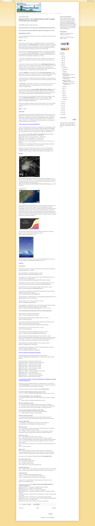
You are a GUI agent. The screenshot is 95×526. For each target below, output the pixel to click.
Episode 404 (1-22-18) (23, 498)
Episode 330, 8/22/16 (23, 369)
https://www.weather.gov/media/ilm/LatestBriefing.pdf (30, 307)
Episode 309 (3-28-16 (23, 491)
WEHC (61, 33)
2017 (63, 101)
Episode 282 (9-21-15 (23, 489)
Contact (33, 13)
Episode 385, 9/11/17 (23, 375)
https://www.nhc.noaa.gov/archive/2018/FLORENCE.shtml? (31, 288)
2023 (63, 56)
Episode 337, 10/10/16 (23, 370)
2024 (63, 54)
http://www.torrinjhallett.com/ (47, 131)
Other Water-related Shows (42, 13)
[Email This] (34, 504)
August (64, 86)
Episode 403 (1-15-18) (23, 496)
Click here (21, 148)
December (65, 67)
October (64, 71)
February (64, 97)
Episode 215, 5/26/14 (23, 365)
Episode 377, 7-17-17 (37, 141)
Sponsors (28, 13)
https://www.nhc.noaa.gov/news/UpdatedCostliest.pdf (39, 284)
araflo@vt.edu (68, 125)
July (63, 88)
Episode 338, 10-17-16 (23, 136)
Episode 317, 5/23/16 (23, 368)
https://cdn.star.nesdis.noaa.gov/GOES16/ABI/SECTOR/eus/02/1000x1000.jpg (34, 183)
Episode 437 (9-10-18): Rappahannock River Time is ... (68, 81)
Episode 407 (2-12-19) (23, 500)
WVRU (61, 37)
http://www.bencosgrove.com (46, 150)
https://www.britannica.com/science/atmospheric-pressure (30, 274)
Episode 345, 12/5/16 (23, 372)
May (63, 92)
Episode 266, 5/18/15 (23, 366)
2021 (63, 60)
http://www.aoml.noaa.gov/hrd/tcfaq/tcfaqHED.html (29, 293)
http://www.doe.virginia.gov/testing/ (26, 481)
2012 (63, 110)
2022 (63, 58)
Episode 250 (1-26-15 (23, 487)
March (64, 95)
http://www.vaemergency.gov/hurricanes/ (27, 100)
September (65, 73)
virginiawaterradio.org (42, 117)
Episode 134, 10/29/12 (23, 362)
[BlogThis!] (35, 504)
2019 (63, 64)
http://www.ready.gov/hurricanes (25, 319)
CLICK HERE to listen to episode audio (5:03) (28, 24)
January (64, 99)
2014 (63, 107)
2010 (63, 114)
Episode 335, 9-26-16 (23, 135)
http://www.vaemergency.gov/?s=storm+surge (28, 344)
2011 (63, 112)
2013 (63, 109)
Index (51, 13)
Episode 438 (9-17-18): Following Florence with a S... (68, 78)
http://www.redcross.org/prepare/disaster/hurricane (29, 314)
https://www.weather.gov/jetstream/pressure (32, 260)
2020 (63, 62)
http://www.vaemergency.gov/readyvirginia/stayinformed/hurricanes (32, 333)
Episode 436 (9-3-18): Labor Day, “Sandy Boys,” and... (68, 84)
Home (19, 13)
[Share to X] (36, 504)
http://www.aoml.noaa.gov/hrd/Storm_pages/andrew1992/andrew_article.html (34, 280)
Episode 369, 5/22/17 (23, 143)
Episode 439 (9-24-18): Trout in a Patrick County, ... (68, 75)
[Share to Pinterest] (38, 504)
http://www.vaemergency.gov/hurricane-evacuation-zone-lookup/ (32, 337)
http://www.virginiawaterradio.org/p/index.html (28, 356)
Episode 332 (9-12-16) (23, 494)
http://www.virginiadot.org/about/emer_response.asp (29, 349)
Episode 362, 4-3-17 (23, 141)
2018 (63, 65)
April (64, 93)
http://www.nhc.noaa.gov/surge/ (25, 328)
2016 (63, 103)
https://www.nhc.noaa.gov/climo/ (25, 234)
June (63, 90)
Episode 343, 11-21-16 (23, 138)
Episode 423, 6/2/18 (34, 143)
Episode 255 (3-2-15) (23, 488)
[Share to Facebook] (37, 504)
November (65, 69)
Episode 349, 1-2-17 (23, 139)
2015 (63, 105)
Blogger (52, 517)
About (23, 13)
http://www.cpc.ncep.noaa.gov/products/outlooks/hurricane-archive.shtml (33, 324)
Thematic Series (58, 13)
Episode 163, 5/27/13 (23, 363)
